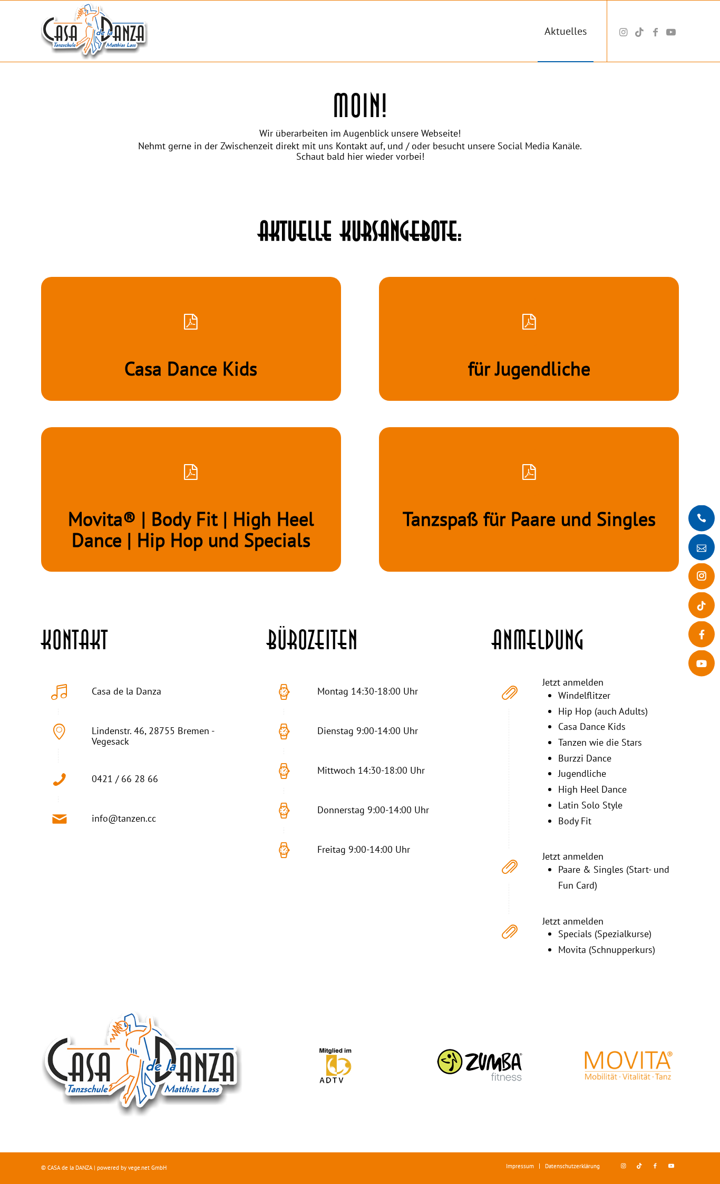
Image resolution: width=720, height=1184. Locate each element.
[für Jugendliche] (529, 322)
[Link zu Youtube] (671, 30)
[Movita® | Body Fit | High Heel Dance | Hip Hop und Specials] (191, 472)
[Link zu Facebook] (655, 30)
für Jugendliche (529, 368)
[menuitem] (565, 31)
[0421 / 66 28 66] (59, 779)
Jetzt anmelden (573, 682)
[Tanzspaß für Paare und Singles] (529, 472)
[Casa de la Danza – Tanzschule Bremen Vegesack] (107, 31)
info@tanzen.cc (124, 818)
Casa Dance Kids (190, 368)
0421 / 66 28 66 (125, 779)
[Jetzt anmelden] (510, 692)
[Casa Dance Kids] (191, 322)
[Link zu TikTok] (639, 30)
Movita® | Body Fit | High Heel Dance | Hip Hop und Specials (191, 529)
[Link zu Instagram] (623, 30)
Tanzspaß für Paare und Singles (529, 518)
